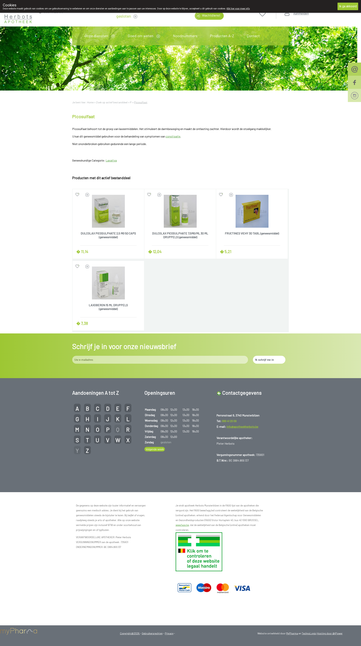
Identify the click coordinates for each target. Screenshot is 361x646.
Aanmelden (301, 13)
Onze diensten (96, 35)
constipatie (173, 136)
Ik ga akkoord (348, 6)
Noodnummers (185, 35)
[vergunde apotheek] (199, 551)
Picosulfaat (140, 102)
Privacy (169, 633)
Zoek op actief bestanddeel (111, 102)
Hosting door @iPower (330, 633)
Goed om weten (140, 35)
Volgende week (155, 449)
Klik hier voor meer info (238, 8)
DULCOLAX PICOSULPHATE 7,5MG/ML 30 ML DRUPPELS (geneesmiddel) (180, 235)
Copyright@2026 (130, 633)
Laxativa (111, 160)
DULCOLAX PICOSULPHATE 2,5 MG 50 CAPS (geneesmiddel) (108, 235)
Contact (253, 35)
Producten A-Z (222, 35)
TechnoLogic (309, 633)
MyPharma (292, 633)
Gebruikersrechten (152, 633)
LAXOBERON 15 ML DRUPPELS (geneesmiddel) (108, 307)
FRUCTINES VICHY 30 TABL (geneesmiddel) (252, 233)
